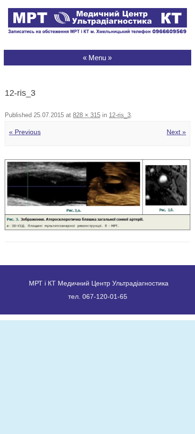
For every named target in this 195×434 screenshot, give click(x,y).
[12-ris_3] (97, 194)
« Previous (25, 132)
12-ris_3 (120, 115)
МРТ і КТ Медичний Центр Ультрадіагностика (98, 283)
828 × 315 (86, 115)
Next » (176, 132)
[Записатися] (97, 32)
